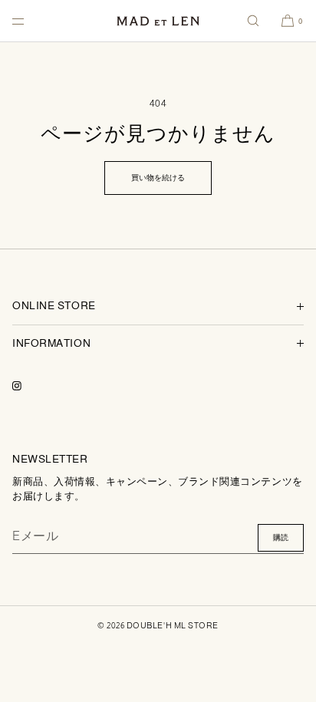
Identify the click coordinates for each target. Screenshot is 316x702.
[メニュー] (30, 20)
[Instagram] (29, 386)
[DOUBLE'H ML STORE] (158, 21)
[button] (253, 20)
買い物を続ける (158, 177)
